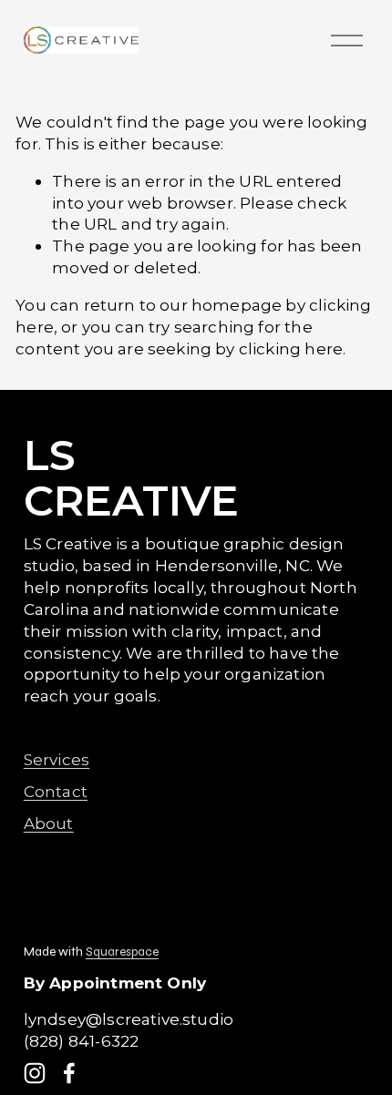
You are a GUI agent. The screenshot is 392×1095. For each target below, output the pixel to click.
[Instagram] (35, 1073)
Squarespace (122, 952)
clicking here (291, 348)
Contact (56, 791)
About (49, 823)
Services (56, 759)
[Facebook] (69, 1073)
